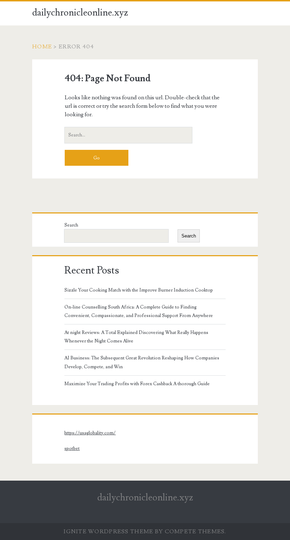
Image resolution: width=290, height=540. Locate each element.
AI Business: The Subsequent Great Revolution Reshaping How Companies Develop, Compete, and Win (141, 362)
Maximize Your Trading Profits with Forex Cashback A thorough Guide (137, 384)
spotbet (72, 448)
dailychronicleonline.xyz (80, 13)
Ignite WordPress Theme (108, 531)
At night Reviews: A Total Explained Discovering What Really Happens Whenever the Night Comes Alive (136, 337)
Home (42, 46)
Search (71, 225)
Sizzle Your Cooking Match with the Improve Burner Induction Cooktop (138, 290)
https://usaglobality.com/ (90, 433)
